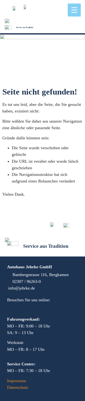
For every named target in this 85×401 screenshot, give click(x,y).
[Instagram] (21, 307)
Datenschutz (17, 387)
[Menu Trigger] (74, 10)
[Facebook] (10, 307)
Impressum (16, 380)
